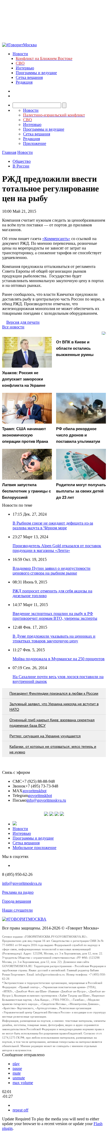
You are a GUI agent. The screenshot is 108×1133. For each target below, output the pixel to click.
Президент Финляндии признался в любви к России (53, 693)
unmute (19, 1078)
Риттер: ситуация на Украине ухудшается (45, 736)
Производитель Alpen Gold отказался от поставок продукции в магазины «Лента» (57, 548)
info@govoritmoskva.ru (46, 800)
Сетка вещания (29, 77)
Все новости (13, 327)
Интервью (25, 68)
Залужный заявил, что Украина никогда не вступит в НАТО (54, 707)
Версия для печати (23, 322)
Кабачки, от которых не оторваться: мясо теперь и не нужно (52, 749)
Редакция (24, 82)
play (16, 1063)
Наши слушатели (17, 910)
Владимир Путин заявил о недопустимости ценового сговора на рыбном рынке (51, 570)
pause (17, 1068)
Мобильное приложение (34, 847)
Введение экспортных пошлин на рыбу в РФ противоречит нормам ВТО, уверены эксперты (55, 616)
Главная (9, 152)
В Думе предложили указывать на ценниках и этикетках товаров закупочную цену (54, 638)
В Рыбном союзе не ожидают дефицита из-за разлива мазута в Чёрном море (53, 525)
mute (17, 1073)
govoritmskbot (34, 791)
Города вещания (16, 901)
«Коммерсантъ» (56, 238)
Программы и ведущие (36, 72)
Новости (20, 54)
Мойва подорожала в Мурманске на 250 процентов (59, 659)
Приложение (34, 143)
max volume (23, 1082)
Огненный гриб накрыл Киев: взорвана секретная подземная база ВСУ (52, 723)
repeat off (20, 1110)
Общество (22, 161)
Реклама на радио (18, 892)
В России (21, 166)
